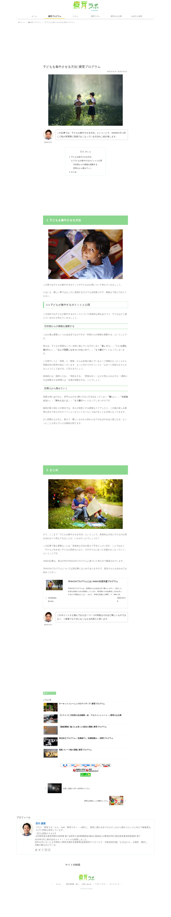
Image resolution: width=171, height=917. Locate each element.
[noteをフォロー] (49, 849)
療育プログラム (50, 693)
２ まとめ (73, 172)
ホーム (58, 884)
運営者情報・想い (72, 884)
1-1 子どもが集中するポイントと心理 (86, 161)
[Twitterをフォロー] (39, 849)
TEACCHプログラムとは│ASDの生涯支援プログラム (93, 581)
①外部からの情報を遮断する (85, 164)
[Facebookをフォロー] (42, 849)
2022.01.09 (121, 599)
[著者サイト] (36, 849)
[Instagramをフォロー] (46, 849)
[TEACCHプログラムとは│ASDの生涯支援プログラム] (54, 585)
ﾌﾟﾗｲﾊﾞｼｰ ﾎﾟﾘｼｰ (100, 884)
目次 (82, 151)
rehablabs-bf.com (52, 599)
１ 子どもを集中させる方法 (80, 157)
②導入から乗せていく (82, 168)
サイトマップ (114, 884)
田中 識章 (41, 823)
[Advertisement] (85, 44)
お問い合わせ (86, 884)
